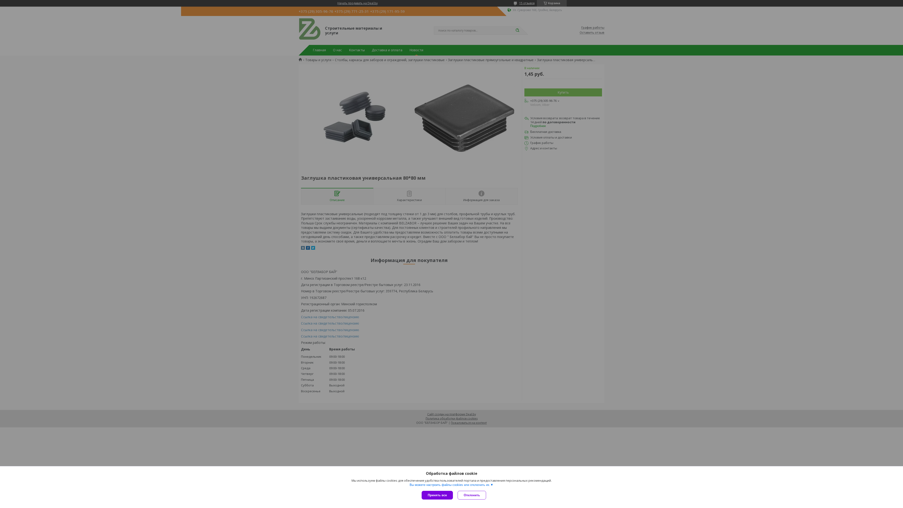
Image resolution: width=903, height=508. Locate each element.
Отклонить (472, 495)
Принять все (437, 495)
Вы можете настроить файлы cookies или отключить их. (450, 485)
